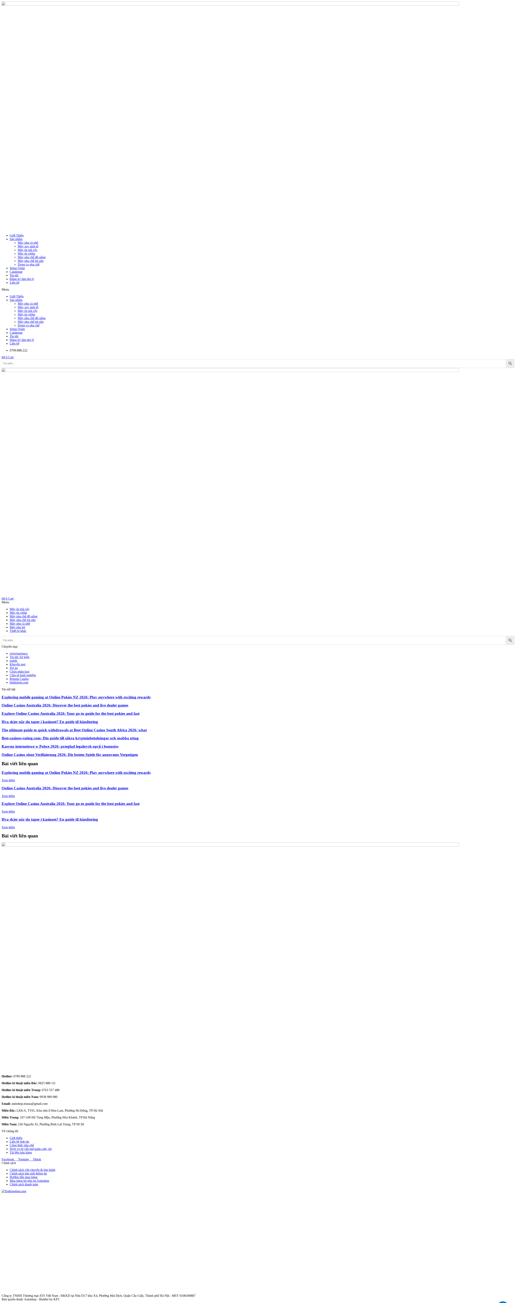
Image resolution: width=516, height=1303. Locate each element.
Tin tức (14, 275)
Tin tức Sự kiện (19, 657)
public (14, 660)
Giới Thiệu (17, 235)
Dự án (14, 668)
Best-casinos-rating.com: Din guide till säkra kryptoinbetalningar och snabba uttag (70, 738)
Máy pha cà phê (28, 242)
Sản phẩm (16, 239)
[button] (258, 289)
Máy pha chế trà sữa (31, 261)
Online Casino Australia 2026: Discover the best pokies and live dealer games (65, 705)
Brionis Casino (19, 679)
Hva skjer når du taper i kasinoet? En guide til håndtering (50, 722)
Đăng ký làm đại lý (22, 279)
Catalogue (16, 271)
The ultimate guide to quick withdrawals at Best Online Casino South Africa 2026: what (74, 730)
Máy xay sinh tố (28, 246)
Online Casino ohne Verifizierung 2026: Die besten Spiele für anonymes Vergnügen (70, 755)
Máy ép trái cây (27, 250)
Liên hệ (14, 282)
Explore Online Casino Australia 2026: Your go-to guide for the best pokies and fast (70, 713)
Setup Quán (17, 268)
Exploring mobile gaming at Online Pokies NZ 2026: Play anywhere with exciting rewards (76, 697)
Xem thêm (8, 780)
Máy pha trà (17, 627)
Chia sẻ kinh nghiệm (23, 675)
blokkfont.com (19, 682)
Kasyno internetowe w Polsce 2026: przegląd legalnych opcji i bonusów (60, 746)
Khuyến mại (17, 664)
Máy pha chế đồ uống (32, 257)
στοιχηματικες (19, 653)
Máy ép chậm (26, 253)
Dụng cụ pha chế (29, 264)
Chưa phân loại (19, 671)
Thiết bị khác (18, 631)
